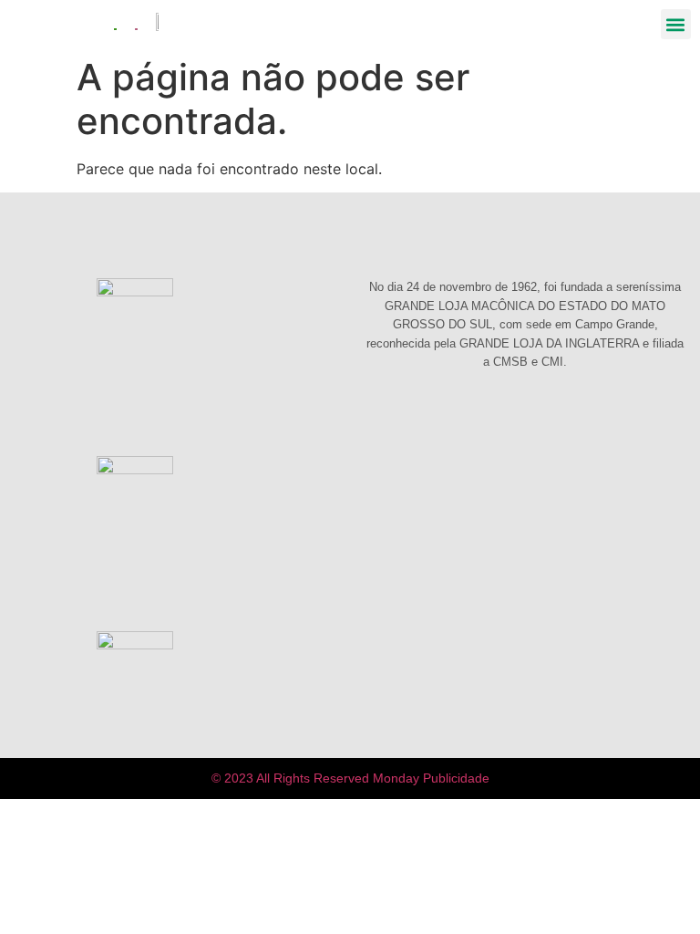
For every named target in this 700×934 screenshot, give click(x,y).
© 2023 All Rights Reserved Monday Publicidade (350, 778)
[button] (676, 24)
